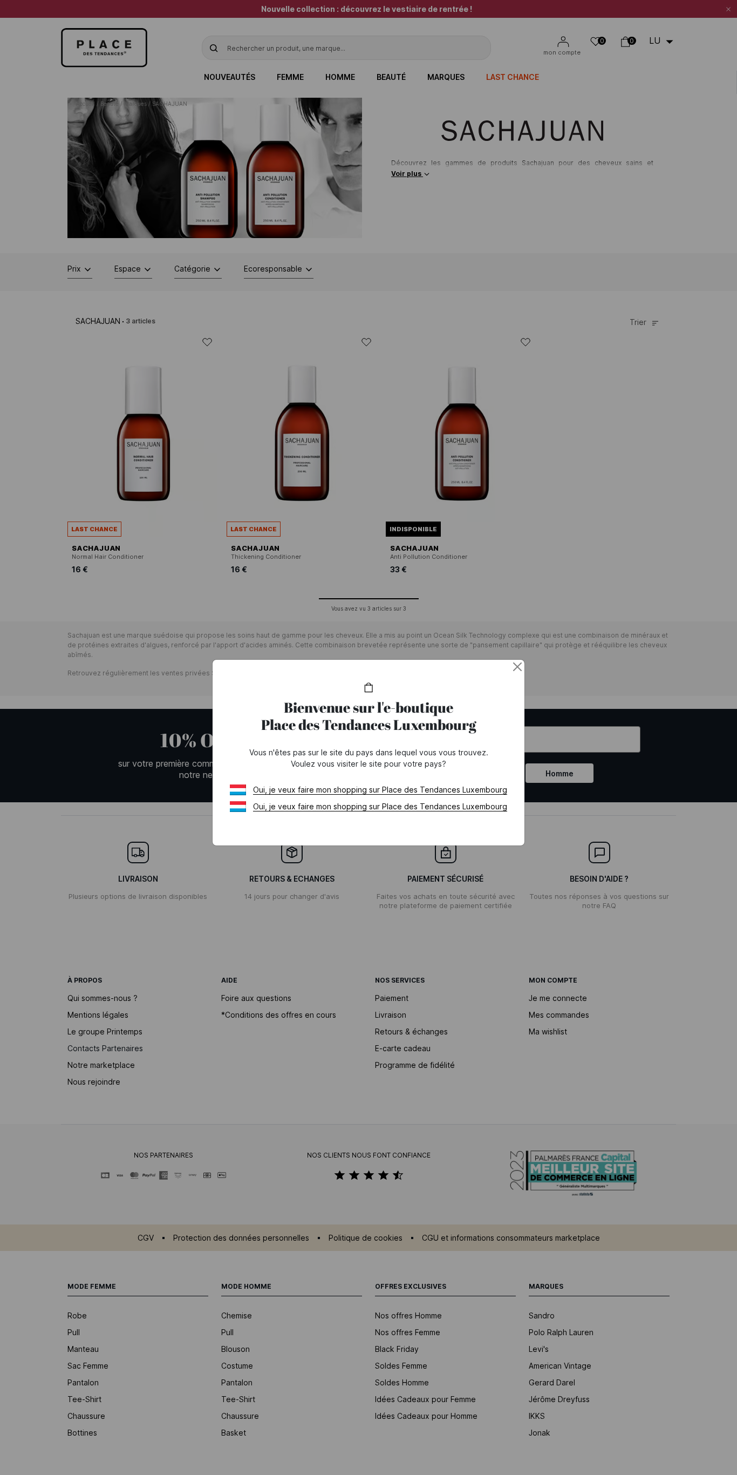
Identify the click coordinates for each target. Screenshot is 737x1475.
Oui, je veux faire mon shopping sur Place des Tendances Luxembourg (380, 789)
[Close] (517, 666)
